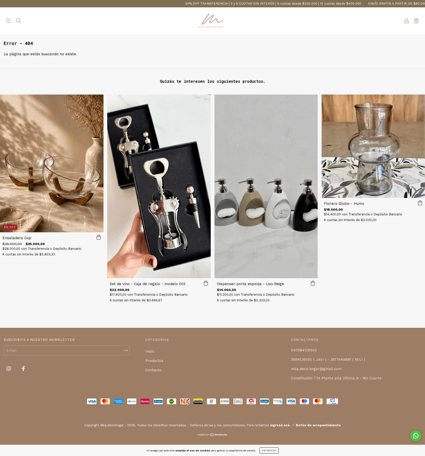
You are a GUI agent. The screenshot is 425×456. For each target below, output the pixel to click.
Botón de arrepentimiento (318, 425)
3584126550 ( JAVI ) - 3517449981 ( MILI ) (328, 359)
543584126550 (304, 350)
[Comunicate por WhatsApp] (415, 435)
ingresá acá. (280, 425)
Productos (154, 361)
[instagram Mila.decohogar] (9, 369)
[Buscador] (18, 21)
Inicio (149, 351)
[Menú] (8, 21)
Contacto (153, 370)
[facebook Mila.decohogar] (23, 369)
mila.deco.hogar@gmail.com (316, 369)
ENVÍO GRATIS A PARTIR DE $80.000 (361, 3)
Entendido (269, 450)
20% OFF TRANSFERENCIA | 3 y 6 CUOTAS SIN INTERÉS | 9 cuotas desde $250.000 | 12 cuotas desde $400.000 (237, 3)
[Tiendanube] (212, 435)
